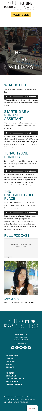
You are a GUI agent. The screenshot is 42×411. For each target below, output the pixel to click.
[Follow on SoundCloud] (29, 347)
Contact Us (11, 376)
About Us (10, 373)
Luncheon (10, 364)
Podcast (10, 367)
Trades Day (11, 362)
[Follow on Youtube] (21, 347)
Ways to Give (21, 15)
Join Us (9, 359)
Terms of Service (14, 385)
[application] (21, 97)
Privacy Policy (12, 382)
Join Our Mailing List (15, 379)
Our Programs (13, 356)
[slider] (34, 96)
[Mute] (30, 97)
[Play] (7, 97)
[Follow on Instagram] (12, 347)
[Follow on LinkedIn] (25, 347)
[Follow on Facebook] (17, 347)
